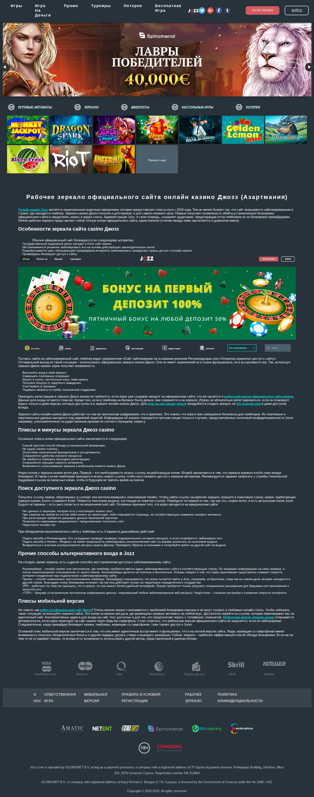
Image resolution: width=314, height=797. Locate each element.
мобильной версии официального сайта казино (258, 396)
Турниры (101, 6)
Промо (71, 6)
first (309, 67)
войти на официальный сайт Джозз (66, 610)
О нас (37, 698)
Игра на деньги (43, 10)
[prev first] (157, 57)
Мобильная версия (95, 698)
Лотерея (133, 6)
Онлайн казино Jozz (33, 209)
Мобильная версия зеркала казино (248, 617)
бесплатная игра (248, 403)
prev (5, 67)
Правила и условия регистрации (141, 698)
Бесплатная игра (168, 8)
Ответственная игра (60, 698)
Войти (297, 10)
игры (16, 6)
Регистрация (262, 10)
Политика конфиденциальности (240, 698)
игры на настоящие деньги (167, 403)
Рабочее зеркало (193, 698)
